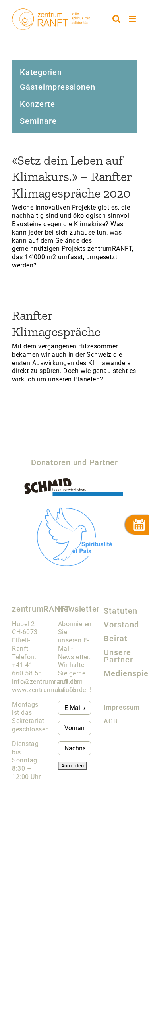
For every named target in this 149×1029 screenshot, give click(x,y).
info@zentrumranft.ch (44, 681)
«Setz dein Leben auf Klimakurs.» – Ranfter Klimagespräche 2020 (72, 177)
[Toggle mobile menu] (133, 19)
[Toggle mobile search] (116, 19)
